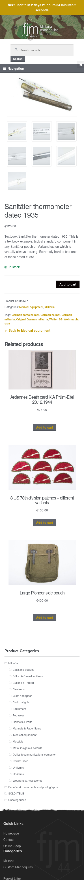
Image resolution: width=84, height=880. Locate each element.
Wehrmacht (71, 319)
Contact (8, 839)
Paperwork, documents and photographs (33, 787)
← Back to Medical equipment (27, 330)
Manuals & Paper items (27, 728)
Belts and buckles (23, 669)
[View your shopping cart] (80, 64)
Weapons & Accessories (27, 780)
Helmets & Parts (22, 722)
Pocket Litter (20, 761)
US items (18, 774)
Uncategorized (17, 800)
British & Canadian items (28, 676)
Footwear (18, 715)
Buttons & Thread (23, 682)
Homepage (11, 833)
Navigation (16, 68)
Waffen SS (55, 319)
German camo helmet (25, 315)
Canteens (19, 689)
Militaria (50, 307)
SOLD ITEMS (16, 793)
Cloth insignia (21, 702)
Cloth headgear (22, 696)
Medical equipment (31, 307)
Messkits (18, 741)
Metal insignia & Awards (27, 748)
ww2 (7, 324)
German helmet (50, 315)
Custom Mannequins (18, 867)
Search (17, 59)
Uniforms (18, 767)
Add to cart (67, 284)
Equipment (19, 709)
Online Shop (12, 846)
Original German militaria (32, 319)
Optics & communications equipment (35, 754)
